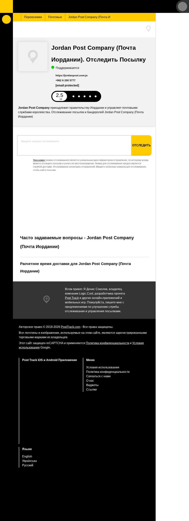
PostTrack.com (70, 326)
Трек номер (39, 160)
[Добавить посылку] (6, 19)
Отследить (141, 145)
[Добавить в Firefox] (49, 422)
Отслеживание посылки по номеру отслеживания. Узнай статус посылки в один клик (36, 6)
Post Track (72, 297)
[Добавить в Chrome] (49, 407)
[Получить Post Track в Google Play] (49, 393)
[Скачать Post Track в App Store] (49, 377)
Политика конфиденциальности (107, 343)
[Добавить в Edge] (49, 436)
